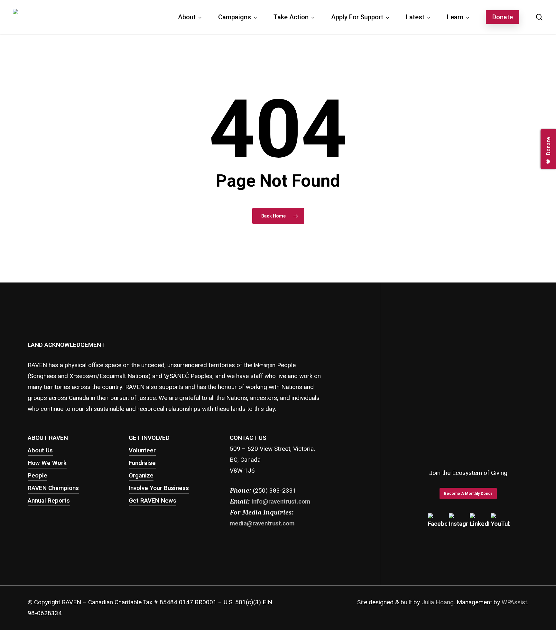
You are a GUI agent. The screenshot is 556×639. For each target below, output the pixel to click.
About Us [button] (40, 450)
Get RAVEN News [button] (152, 500)
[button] (468, 493)
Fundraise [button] (142, 463)
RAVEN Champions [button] (53, 488)
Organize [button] (141, 475)
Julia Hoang (438, 602)
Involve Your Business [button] (159, 488)
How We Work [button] (47, 463)
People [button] (37, 475)
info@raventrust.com (281, 501)
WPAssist (514, 602)
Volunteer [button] (142, 450)
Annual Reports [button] (49, 500)
